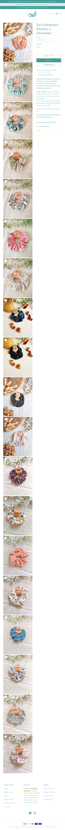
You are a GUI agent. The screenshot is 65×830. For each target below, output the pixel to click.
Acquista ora (48, 60)
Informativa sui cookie (49, 795)
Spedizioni (6, 795)
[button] (4, 14)
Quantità (38, 47)
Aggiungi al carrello (49, 56)
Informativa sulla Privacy (50, 792)
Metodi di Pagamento (9, 799)
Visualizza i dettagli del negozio (45, 74)
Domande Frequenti (8, 792)
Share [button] (39, 130)
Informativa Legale (48, 799)
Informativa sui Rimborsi (10, 803)
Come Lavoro (7, 806)
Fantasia (38, 37)
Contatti (6, 788)
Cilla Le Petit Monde (16, 826)
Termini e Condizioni (48, 788)
